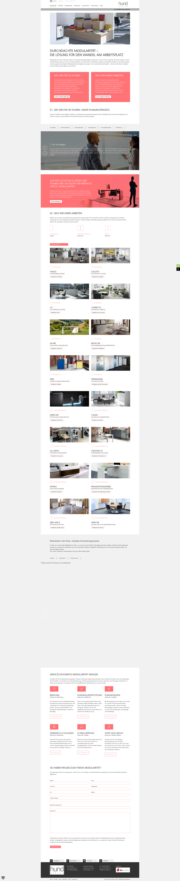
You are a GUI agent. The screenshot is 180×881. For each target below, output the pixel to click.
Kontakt (60, 1)
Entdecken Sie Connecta (98, 312)
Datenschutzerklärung (66, 842)
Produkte (60, 6)
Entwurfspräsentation (106, 127)
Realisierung (119, 127)
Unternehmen (94, 6)
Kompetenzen (68, 6)
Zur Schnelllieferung (83, 752)
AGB (69, 879)
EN (66, 1)
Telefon (93, 792)
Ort (51, 792)
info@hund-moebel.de (104, 870)
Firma (92, 781)
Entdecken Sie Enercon (57, 420)
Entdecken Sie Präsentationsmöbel (101, 492)
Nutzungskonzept (79, 127)
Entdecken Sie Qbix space (57, 527)
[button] (3, 878)
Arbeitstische (62, 558)
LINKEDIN (105, 861)
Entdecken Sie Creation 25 (99, 456)
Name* (52, 781)
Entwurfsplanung (92, 127)
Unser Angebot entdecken (103, 96)
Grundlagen (53, 127)
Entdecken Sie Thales (56, 277)
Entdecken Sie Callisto (97, 277)
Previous (45, 148)
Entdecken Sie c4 (55, 312)
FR (67, 1)
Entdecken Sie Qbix (56, 384)
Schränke (52, 558)
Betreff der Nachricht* (56, 805)
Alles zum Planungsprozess (62, 96)
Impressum (64, 879)
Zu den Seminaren (55, 752)
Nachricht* (53, 811)
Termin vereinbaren (56, 201)
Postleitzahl (94, 786)
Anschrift (52, 786)
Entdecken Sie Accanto (57, 456)
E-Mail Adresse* (54, 798)
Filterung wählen (55, 244)
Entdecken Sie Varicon (98, 527)
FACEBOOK (56, 861)
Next (45, 153)
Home (51, 879)
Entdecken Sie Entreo (56, 492)
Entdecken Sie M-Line (56, 348)
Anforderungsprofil (65, 127)
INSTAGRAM (73, 861)
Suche (73, 1)
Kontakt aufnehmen (55, 716)
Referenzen (77, 6)
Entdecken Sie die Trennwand (100, 384)
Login (60, 879)
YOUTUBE (89, 861)
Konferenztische (74, 558)
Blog (101, 6)
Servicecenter (85, 6)
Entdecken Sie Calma (97, 420)
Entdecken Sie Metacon (98, 348)
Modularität (53, 6)
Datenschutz (74, 879)
